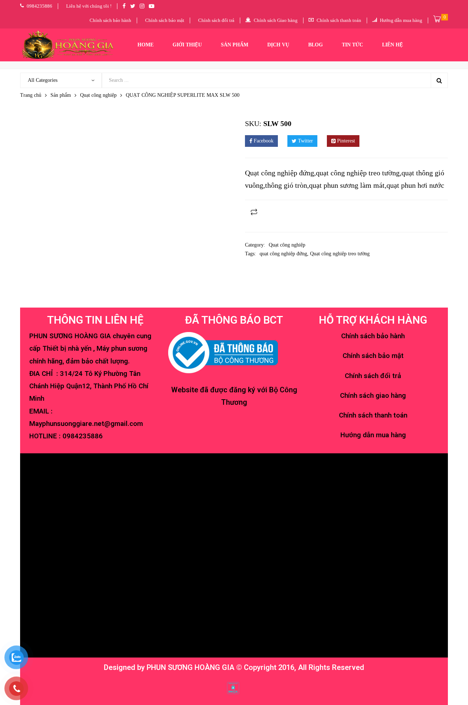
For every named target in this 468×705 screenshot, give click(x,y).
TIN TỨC (352, 44)
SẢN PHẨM (234, 44)
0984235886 (83, 436)
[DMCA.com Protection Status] (233, 687)
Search (439, 80)
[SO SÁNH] (254, 212)
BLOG (315, 44)
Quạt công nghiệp (98, 95)
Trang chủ (30, 95)
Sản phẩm (60, 95)
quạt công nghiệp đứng (283, 253)
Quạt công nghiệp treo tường (340, 253)
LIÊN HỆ (392, 44)
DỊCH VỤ (278, 44)
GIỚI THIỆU (187, 44)
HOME (145, 44)
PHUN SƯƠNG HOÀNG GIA (190, 667)
